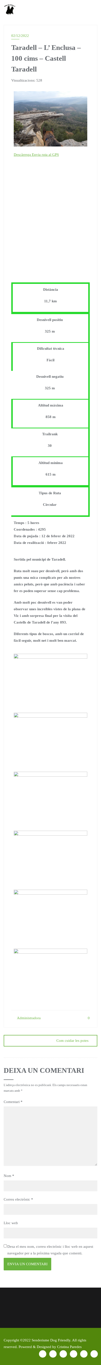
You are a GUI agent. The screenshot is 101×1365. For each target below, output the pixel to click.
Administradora (28, 1018)
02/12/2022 (20, 36)
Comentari (13, 1102)
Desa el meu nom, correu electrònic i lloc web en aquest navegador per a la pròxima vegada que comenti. (50, 1250)
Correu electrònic (18, 1199)
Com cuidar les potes (72, 1041)
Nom (9, 1176)
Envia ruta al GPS (45, 155)
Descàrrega (23, 155)
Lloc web (11, 1223)
